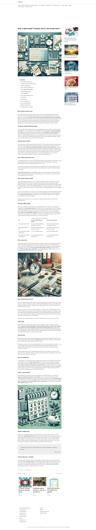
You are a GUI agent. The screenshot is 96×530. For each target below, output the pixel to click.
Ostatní (70, 5)
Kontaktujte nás (28, 469)
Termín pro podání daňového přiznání (28, 83)
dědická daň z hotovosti (34, 243)
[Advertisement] (48, 15)
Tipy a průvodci (21, 6)
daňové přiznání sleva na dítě (51, 144)
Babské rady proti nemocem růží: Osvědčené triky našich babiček (70, 40)
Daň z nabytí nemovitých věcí (27, 95)
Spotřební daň (24, 99)
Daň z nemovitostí (24, 93)
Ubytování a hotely (28, 6)
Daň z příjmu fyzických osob (26, 81)
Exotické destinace (56, 5)
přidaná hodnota (26, 181)
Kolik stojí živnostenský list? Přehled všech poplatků (53, 490)
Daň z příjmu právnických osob (27, 87)
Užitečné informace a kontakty (27, 106)
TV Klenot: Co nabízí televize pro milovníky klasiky (24, 490)
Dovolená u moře (49, 5)
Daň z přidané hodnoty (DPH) (27, 89)
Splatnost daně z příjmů (25, 85)
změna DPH (24, 206)
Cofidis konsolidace (52, 309)
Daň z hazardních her (25, 101)
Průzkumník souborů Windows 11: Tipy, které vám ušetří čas (39, 490)
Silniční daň (23, 97)
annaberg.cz (20, 1)
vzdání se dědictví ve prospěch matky (42, 145)
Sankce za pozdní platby (26, 103)
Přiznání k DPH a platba (26, 91)
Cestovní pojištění (41, 5)
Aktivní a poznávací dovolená (23, 5)
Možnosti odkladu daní (25, 105)
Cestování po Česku (33, 5)
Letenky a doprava (64, 5)
